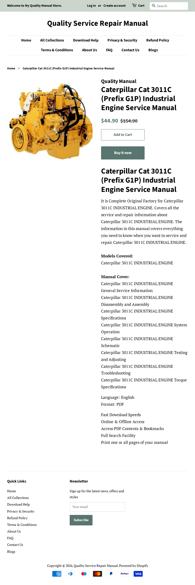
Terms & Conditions (57, 50)
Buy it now (123, 152)
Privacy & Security (122, 40)
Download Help (85, 40)
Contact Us (130, 50)
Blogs (153, 50)
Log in (91, 5)
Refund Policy (157, 40)
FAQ (109, 50)
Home (26, 40)
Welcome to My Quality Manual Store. (34, 5)
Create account (114, 5)
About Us (89, 50)
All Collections (52, 40)
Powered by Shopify (133, 565)
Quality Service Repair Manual (97, 23)
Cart (141, 5)
